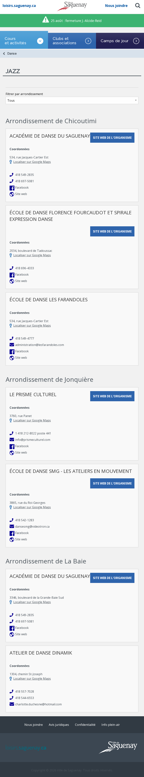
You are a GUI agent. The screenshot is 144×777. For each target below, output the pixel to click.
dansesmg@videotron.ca (32, 526)
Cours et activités (15, 40)
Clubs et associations (64, 40)
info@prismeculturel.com (32, 440)
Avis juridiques (59, 725)
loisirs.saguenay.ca (19, 5)
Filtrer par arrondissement (24, 94)
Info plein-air (110, 725)
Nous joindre (116, 5)
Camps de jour (115, 40)
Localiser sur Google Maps (32, 162)
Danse (12, 53)
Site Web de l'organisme (112, 138)
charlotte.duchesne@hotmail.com (38, 704)
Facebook (22, 187)
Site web (21, 194)
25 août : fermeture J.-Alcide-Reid (76, 20)
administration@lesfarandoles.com (39, 345)
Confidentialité (85, 725)
